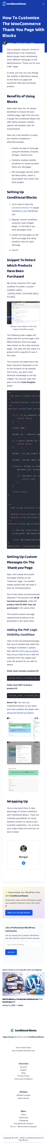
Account (23, 1067)
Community (23, 1117)
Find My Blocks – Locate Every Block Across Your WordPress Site (22, 1000)
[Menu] (44, 4)
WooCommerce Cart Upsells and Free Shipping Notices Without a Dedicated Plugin (22, 971)
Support (23, 1070)
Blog (23, 1073)
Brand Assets (23, 1098)
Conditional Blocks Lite (25, 1051)
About (23, 1114)
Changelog (23, 1120)
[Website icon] (23, 863)
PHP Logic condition (29, 651)
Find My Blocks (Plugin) (23, 1123)
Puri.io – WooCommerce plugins (23, 1126)
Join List (11, 952)
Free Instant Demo (23, 1047)
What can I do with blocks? (19, 913)
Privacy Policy (23, 1076)
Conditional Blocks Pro (22, 208)
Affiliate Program (23, 1095)
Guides (32, 43)
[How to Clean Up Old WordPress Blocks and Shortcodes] (23, 984)
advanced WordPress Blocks (20, 713)
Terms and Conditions (23, 1079)
